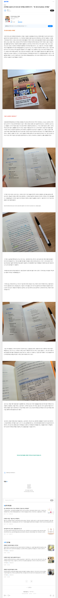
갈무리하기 (50, 595)
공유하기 (53, 595)
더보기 (53, 1)
